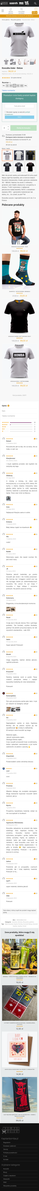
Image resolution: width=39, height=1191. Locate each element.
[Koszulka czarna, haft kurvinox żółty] (19, 316)
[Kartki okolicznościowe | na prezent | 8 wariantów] (19, 1049)
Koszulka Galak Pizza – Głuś (19, 246)
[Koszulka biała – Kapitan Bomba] (19, 361)
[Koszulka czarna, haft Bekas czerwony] (30, 167)
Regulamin (6, 1142)
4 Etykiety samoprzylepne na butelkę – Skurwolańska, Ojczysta (19, 1023)
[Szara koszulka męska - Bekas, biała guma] (18, 167)
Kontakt (5, 1159)
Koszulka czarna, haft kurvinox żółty (19, 336)
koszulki (14, 922)
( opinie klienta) (16, 77)
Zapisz (19, 117)
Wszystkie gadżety (16, 19)
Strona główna (6, 19)
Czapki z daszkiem (9, 1176)
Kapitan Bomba (18, 924)
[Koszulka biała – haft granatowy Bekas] (18, 155)
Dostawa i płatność (9, 1146)
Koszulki (6, 1169)
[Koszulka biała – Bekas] (7, 155)
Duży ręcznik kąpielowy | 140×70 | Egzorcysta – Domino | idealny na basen (20, 1115)
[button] (19, 44)
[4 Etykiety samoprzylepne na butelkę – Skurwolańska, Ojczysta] (19, 1003)
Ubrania (20, 922)
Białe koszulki (9, 924)
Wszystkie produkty (9, 1186)
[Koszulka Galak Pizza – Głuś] (19, 227)
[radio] (3, 85)
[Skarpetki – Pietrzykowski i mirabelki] (19, 271)
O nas (5, 1156)
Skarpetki (6, 1179)
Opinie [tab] (5, 406)
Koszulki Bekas (27, 924)
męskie (20, 926)
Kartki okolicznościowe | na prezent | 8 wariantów (19, 1069)
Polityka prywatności (10, 1153)
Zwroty (5, 1149)
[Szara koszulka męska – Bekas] (7, 167)
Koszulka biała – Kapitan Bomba (20, 381)
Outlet (24, 926)
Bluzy (5, 1172)
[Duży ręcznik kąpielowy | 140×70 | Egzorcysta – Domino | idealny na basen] (19, 1095)
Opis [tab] (3, 411)
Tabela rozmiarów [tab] (8, 416)
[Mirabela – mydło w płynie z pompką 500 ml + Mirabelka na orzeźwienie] (19, 956)
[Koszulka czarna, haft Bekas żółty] (30, 155)
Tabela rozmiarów (8, 90)
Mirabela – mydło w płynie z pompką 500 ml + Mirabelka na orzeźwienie (19, 977)
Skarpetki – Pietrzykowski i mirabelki (19, 291)
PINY (5, 1182)
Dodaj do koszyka (23, 128)
